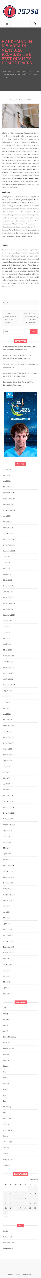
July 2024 (6, 557)
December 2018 (8, 947)
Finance (6, 1060)
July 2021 (6, 766)
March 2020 (7, 860)
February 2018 (8, 994)
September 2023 (9, 615)
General (6, 1083)
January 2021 (8, 801)
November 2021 (8, 743)
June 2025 (6, 516)
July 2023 (6, 627)
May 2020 (6, 848)
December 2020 (8, 807)
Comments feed (9, 1243)
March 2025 (7, 522)
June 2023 (7, 632)
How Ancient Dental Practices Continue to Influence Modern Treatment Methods (18, 356)
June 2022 (7, 702)
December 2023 (8, 597)
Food (5, 1072)
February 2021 (8, 795)
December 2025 (8, 493)
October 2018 (7, 959)
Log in (5, 1231)
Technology (7, 1142)
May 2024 (6, 568)
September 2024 (9, 551)
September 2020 (9, 825)
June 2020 (7, 842)
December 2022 (8, 667)
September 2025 (9, 510)
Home (5, 1095)
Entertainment (8, 1049)
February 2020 (8, 865)
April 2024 (7, 574)
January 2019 (8, 941)
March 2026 (7, 487)
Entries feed (7, 1237)
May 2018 (6, 982)
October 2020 (8, 819)
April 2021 (6, 784)
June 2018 (6, 976)
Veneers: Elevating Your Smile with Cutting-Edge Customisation (20, 365)
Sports (5, 1136)
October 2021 (7, 749)
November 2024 (9, 545)
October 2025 (8, 504)
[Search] (35, 23)
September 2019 (9, 894)
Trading (6, 1148)
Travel (5, 1153)
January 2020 (8, 871)
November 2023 (9, 603)
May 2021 (6, 778)
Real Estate (7, 1118)
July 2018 (6, 970)
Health (5, 1089)
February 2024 (8, 586)
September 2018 (9, 964)
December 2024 (8, 539)
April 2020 (7, 854)
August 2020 (7, 830)
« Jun (5, 1217)
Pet (4, 1113)
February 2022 (8, 726)
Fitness (6, 1066)
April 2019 (6, 924)
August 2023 (7, 621)
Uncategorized (8, 1159)
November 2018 (8, 953)
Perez (28, 100)
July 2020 (6, 836)
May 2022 (6, 708)
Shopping (6, 1124)
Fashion (6, 1054)
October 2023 (8, 609)
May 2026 (6, 475)
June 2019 (6, 912)
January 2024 (8, 592)
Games (5, 1078)
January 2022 (8, 731)
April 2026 (7, 481)
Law (4, 1101)
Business (6, 303)
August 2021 (7, 761)
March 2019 (7, 929)
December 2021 (8, 737)
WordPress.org (8, 1248)
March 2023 (7, 650)
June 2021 (6, 772)
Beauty (5, 1014)
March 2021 (7, 790)
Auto (5, 1008)
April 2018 (6, 988)
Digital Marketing (9, 1037)
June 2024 (7, 563)
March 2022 (7, 720)
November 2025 (9, 498)
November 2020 (9, 813)
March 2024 (7, 580)
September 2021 (9, 755)
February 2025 (8, 528)
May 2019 (6, 918)
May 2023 (6, 638)
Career (5, 1025)
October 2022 (8, 679)
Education (6, 1043)
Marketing (7, 1107)
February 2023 (8, 656)
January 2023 (8, 662)
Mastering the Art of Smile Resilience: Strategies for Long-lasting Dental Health (20, 374)
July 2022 (6, 696)
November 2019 (8, 883)
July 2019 (6, 906)
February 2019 (8, 935)
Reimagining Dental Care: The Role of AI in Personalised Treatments (18, 383)
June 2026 (7, 469)
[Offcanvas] (6, 24)
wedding (6, 1165)
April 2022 (7, 714)
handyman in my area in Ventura (26, 178)
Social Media (7, 1130)
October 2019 (7, 889)
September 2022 (9, 685)
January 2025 (8, 533)
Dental (5, 1031)
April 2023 (7, 644)
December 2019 (8, 877)
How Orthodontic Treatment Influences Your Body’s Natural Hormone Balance (19, 348)
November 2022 (9, 673)
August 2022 (7, 691)
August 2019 (7, 900)
